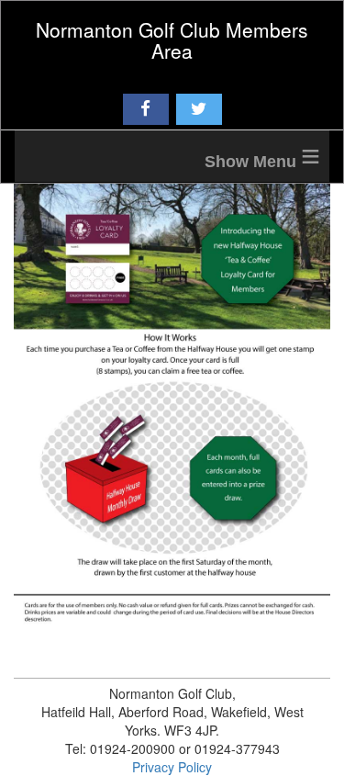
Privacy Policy (172, 767)
